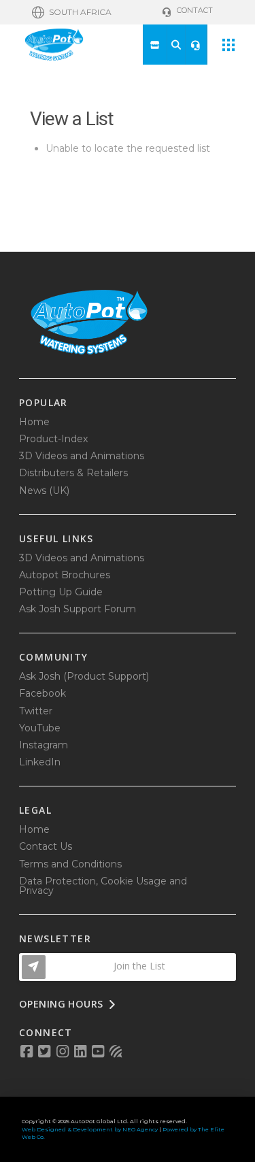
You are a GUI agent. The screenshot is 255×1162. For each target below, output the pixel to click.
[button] (72, 12)
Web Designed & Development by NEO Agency (90, 1129)
